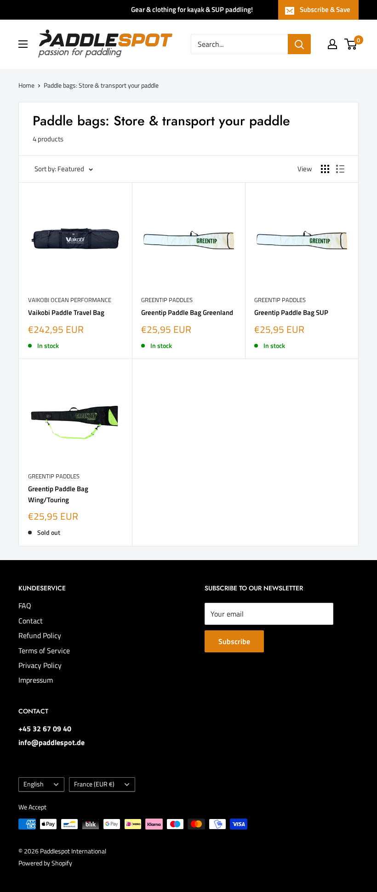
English (33, 784)
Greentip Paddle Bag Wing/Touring (58, 494)
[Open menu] (23, 44)
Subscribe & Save (325, 9)
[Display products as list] (340, 169)
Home (26, 85)
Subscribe (234, 641)
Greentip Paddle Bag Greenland (187, 312)
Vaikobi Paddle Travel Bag (66, 312)
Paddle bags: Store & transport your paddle (101, 85)
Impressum (35, 679)
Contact (30, 620)
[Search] (299, 44)
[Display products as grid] (325, 169)
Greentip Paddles (167, 299)
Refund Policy (39, 635)
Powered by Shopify (45, 863)
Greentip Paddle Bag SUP (291, 312)
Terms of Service (44, 650)
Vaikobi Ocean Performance (69, 299)
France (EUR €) (94, 784)
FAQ (24, 605)
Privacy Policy (40, 665)
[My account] (332, 44)
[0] (351, 44)
